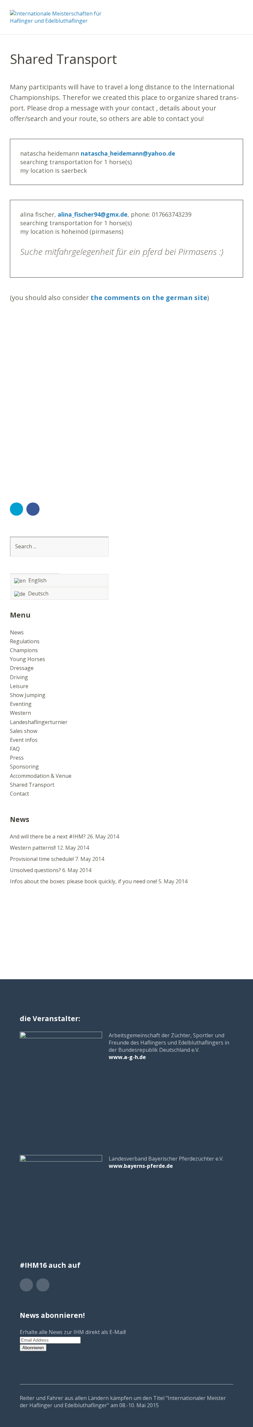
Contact (19, 793)
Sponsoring (24, 766)
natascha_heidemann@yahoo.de (128, 153)
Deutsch (36, 593)
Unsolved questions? (35, 870)
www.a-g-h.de (127, 1057)
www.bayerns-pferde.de (141, 1165)
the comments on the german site (149, 297)
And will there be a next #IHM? (48, 836)
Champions (24, 650)
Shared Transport (32, 784)
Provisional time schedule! (42, 859)
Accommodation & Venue (40, 775)
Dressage (22, 668)
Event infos (24, 740)
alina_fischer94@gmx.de (92, 214)
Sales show (23, 731)
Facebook (33, 509)
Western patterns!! (33, 847)
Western (20, 712)
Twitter (16, 509)
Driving (19, 677)
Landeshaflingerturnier (39, 722)
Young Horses (27, 659)
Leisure (19, 686)
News (17, 632)
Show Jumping (27, 695)
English (36, 580)
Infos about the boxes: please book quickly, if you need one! (83, 881)
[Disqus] (126, 392)
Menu (238, 13)
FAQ (15, 748)
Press (17, 757)
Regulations (25, 641)
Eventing (21, 704)
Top (226, 1405)
